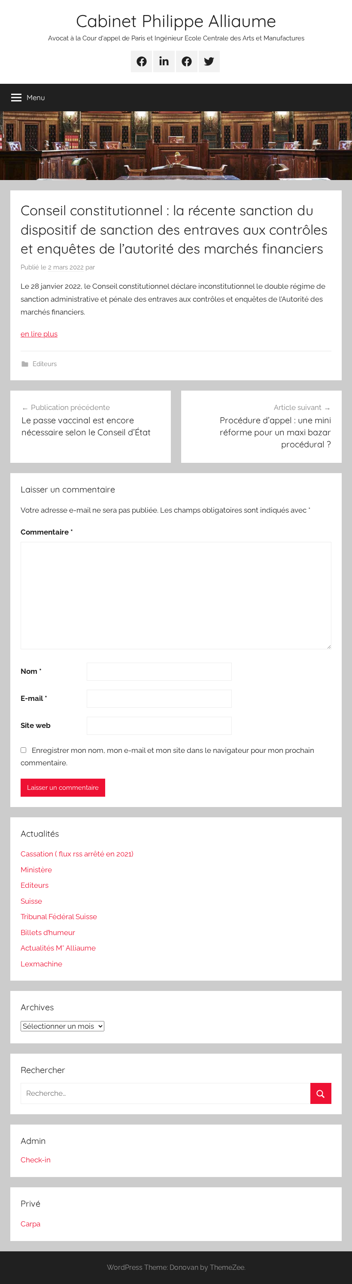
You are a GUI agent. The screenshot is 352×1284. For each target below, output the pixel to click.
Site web (36, 725)
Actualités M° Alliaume (58, 948)
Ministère (36, 869)
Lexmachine (41, 964)
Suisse (31, 901)
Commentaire (47, 532)
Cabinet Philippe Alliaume (176, 20)
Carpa (30, 1224)
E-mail (34, 698)
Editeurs (45, 364)
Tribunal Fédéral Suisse (59, 916)
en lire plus (39, 334)
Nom (31, 671)
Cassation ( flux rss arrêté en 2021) (77, 854)
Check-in (36, 1160)
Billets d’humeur (48, 932)
